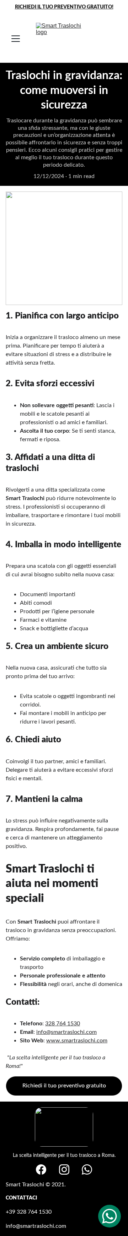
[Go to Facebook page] (41, 1169)
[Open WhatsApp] (109, 1216)
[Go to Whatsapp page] (87, 1169)
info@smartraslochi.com (66, 1032)
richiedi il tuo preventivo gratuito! (64, 7)
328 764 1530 (62, 1023)
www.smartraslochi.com (76, 1040)
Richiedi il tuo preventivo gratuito (64, 1085)
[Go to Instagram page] (64, 1169)
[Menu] (15, 38)
